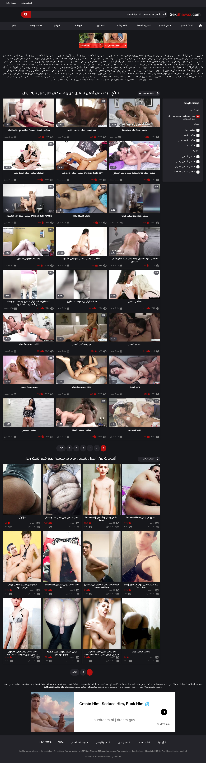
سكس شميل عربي (106, 74)
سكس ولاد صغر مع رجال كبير (94, 62)
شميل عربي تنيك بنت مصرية (139, 65)
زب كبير (82, 65)
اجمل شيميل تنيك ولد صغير (118, 59)
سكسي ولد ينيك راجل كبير (123, 80)
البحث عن (194, 110)
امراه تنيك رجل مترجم (136, 62)
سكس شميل (66, 77)
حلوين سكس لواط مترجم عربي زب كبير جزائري (90, 55)
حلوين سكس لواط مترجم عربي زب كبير (182, 55)
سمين (25, 62)
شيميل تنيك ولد (117, 61)
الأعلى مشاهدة (143, 26)
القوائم (57, 26)
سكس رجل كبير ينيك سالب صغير (70, 59)
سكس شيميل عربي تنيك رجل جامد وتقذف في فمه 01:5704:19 (150, 74)
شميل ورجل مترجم (43, 59)
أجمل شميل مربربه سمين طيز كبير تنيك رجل (182, 117)
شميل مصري (188, 62)
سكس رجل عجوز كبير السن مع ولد (156, 68)
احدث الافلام (186, 26)
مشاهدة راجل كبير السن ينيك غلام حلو (105, 65)
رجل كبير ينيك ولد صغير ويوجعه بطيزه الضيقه (138, 56)
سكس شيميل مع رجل (185, 167)
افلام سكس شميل (12, 62)
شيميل (195, 151)
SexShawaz (99, 757)
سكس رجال (190, 130)
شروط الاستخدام (80, 743)
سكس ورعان (189, 145)
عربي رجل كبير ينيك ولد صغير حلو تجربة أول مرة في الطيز (126, 70)
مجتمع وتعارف (35, 26)
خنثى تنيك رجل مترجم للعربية (86, 77)
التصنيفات (122, 26)
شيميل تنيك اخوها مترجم (83, 70)
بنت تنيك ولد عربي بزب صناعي (54, 71)
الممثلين (100, 26)
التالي (61, 448)
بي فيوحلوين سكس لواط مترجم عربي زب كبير (27, 74)
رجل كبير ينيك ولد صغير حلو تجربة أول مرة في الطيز (165, 59)
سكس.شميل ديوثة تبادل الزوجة (17, 77)
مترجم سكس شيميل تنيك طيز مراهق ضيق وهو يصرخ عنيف (85, 67)
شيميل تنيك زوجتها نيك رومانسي (116, 77)
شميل (137, 59)
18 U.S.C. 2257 (45, 743)
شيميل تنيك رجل (194, 74)
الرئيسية (200, 26)
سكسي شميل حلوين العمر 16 (19, 59)
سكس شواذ (190, 135)
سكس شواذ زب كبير (130, 67)
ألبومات (78, 26)
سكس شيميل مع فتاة (185, 172)
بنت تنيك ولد (74, 62)
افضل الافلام (165, 26)
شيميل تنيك (95, 59)
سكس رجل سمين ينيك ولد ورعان (23, 70)
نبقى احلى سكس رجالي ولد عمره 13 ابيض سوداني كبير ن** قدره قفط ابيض (46, 65)
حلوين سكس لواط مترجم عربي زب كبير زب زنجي (39, 55)
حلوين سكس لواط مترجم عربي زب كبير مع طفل (83, 80)
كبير (53, 80)
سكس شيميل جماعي (185, 162)
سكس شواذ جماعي (187, 140)
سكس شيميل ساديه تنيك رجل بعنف (48, 61)
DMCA (61, 743)
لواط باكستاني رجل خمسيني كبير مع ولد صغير (75, 74)
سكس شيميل (189, 157)
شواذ (196, 124)
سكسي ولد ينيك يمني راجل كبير (149, 77)
